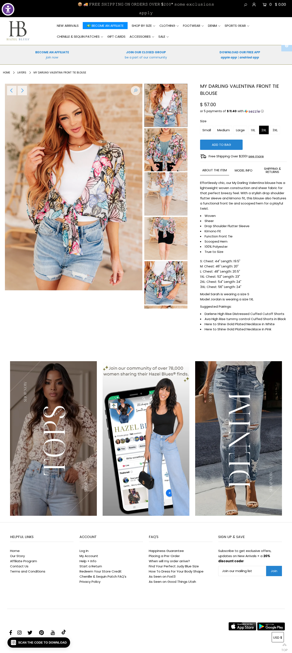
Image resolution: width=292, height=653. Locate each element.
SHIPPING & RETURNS (272, 170)
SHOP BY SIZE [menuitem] (142, 25)
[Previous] (11, 90)
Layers (21, 72)
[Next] (22, 90)
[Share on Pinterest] (286, 46)
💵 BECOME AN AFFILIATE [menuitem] (105, 25)
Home (6, 72)
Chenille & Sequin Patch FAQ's (103, 576)
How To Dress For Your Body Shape (176, 571)
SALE (161, 36)
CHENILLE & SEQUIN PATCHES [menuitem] (78, 36)
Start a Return (91, 566)
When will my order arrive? (169, 561)
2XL (263, 130)
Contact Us (19, 566)
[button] (243, 111)
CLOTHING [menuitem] (167, 25)
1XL (253, 130)
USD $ (277, 637)
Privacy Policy (90, 581)
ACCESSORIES (140, 36)
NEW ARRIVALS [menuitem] (68, 25)
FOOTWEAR (191, 25)
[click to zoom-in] (135, 90)
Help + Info (88, 561)
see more (256, 156)
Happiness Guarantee (166, 551)
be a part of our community (146, 57)
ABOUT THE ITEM (214, 170)
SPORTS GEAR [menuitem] (235, 25)
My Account (89, 556)
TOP (284, 648)
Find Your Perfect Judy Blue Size (174, 566)
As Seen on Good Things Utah (172, 581)
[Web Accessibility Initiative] (8, 9)
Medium (223, 130)
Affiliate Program (23, 561)
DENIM (212, 25)
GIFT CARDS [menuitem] (116, 36)
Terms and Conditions (27, 571)
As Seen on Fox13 (162, 576)
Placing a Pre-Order (164, 556)
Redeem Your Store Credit (101, 571)
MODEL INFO (243, 170)
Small (206, 130)
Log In (84, 551)
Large (240, 130)
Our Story (17, 556)
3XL (275, 130)
